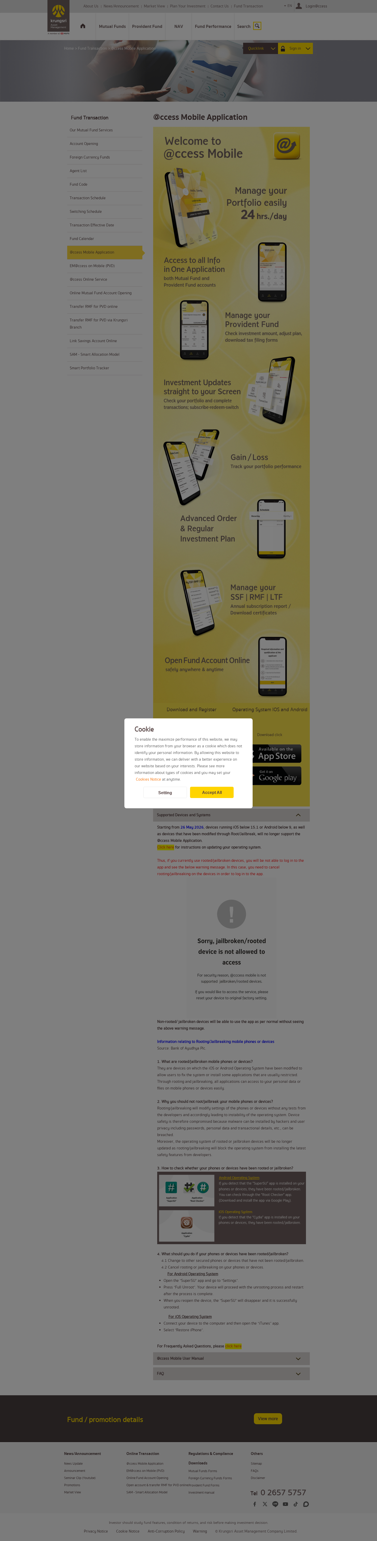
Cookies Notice (148, 779)
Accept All (212, 792)
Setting (165, 793)
